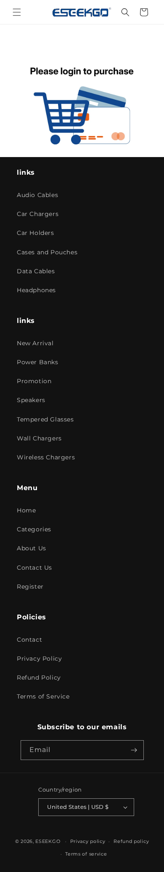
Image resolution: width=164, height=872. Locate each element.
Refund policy (131, 841)
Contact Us (34, 567)
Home (26, 510)
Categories (34, 529)
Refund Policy (39, 677)
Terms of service (86, 854)
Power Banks (37, 362)
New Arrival (35, 343)
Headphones (36, 290)
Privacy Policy (39, 658)
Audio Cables (37, 195)
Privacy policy (88, 841)
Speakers (31, 400)
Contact (29, 639)
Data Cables (36, 271)
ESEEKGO (47, 841)
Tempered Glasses (45, 419)
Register (30, 586)
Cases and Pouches (47, 252)
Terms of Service (43, 696)
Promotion (34, 381)
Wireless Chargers (46, 457)
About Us (31, 548)
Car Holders (35, 233)
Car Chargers (37, 214)
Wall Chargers (39, 438)
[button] (17, 12)
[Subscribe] (134, 750)
